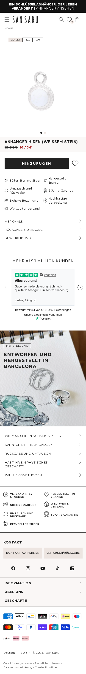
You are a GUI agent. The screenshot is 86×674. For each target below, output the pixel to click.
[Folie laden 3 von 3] (47, 423)
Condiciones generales (17, 663)
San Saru (52, 652)
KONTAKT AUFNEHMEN (22, 552)
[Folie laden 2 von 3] (43, 423)
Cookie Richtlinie (46, 667)
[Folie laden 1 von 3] (39, 423)
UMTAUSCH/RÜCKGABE (63, 552)
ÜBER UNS (14, 592)
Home (9, 28)
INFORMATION (18, 583)
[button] (61, 19)
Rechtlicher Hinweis (47, 663)
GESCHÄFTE (16, 601)
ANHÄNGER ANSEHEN (55, 8)
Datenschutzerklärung (17, 667)
